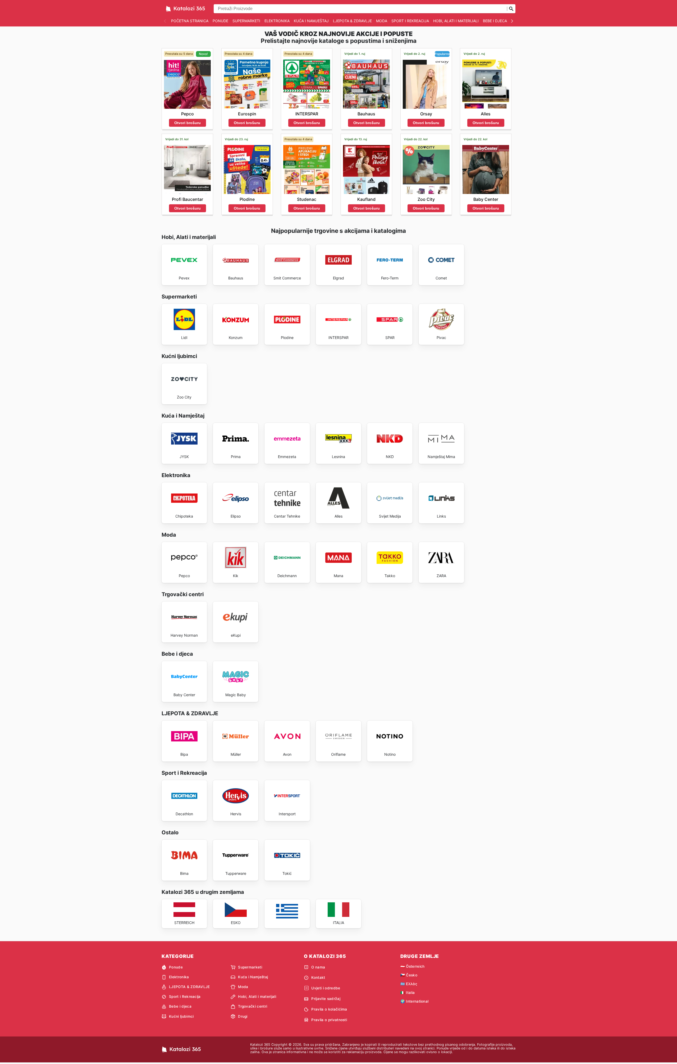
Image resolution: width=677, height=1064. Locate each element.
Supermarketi (246, 21)
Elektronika (277, 21)
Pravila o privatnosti (329, 1020)
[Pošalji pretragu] (511, 8)
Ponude (220, 21)
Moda (381, 21)
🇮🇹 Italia (407, 992)
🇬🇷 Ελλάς (408, 984)
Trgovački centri (252, 1006)
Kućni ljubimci (181, 1016)
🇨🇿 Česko (408, 975)
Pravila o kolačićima (329, 1009)
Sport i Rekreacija (410, 21)
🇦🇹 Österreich (412, 966)
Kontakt (318, 977)
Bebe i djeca (495, 21)
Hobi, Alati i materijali (456, 21)
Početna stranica (189, 21)
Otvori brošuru (187, 123)
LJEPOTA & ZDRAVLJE (352, 21)
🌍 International (414, 1001)
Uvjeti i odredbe (325, 988)
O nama (318, 967)
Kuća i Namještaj (311, 21)
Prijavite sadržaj (325, 999)
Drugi (243, 1016)
